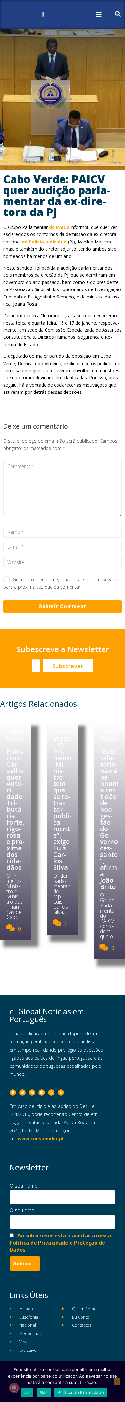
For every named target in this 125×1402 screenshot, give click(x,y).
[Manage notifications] (14, 1388)
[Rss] (61, 1092)
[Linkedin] (41, 1092)
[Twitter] (22, 1092)
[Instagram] (32, 1092)
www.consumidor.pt (41, 1138)
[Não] (117, 1381)
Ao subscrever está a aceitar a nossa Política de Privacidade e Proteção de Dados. (60, 1242)
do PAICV (59, 227)
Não (44, 1392)
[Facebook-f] (13, 1092)
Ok (27, 1392)
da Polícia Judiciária (44, 242)
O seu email (23, 1210)
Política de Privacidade (80, 1392)
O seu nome (24, 1185)
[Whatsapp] (51, 1092)
